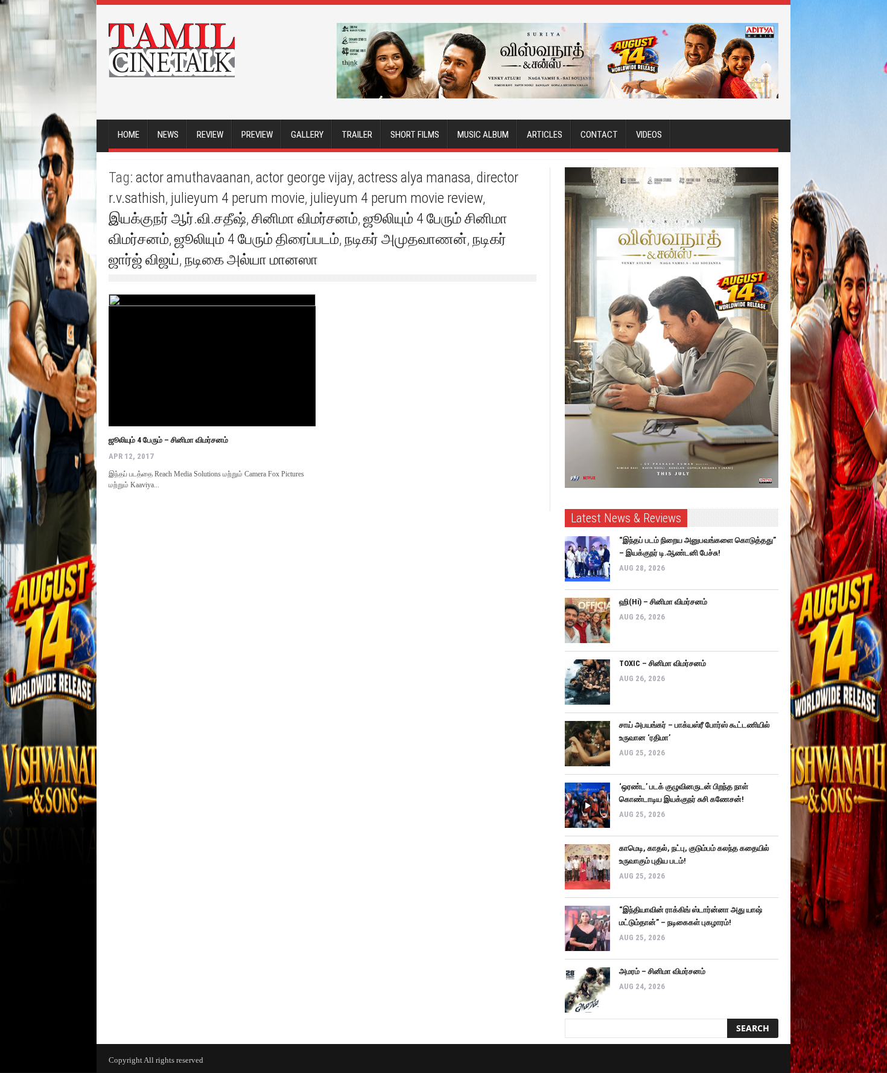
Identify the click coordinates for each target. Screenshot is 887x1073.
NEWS (168, 134)
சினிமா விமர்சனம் (305, 218)
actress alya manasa (414, 177)
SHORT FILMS (414, 134)
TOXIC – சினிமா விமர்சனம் (662, 663)
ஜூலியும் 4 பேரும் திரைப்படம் (256, 239)
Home (128, 134)
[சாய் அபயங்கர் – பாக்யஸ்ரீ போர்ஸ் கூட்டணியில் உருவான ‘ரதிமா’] (587, 743)
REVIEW (210, 134)
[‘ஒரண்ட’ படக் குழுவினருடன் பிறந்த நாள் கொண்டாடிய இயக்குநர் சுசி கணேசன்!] (587, 805)
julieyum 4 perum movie (238, 198)
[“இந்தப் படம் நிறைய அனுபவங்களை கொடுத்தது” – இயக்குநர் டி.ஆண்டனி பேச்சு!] (587, 558)
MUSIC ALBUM (483, 134)
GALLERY (307, 134)
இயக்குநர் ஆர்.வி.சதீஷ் (177, 218)
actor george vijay (304, 177)
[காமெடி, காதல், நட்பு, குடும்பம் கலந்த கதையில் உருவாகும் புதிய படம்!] (587, 866)
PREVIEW (257, 134)
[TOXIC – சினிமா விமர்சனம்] (587, 682)
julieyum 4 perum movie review (396, 198)
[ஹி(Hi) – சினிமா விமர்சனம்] (587, 620)
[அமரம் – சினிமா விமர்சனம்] (587, 990)
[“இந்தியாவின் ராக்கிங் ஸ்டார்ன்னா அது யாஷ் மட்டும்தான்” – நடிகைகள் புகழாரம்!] (587, 928)
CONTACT (599, 134)
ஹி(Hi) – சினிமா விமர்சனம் (663, 601)
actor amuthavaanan (193, 177)
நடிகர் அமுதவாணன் (406, 239)
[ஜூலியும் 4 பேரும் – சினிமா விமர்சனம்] (212, 360)
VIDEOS (649, 134)
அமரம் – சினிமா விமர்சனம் (662, 971)
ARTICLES (544, 134)
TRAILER (357, 134)
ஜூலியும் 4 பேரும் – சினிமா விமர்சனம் (168, 439)
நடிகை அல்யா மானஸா (251, 259)
